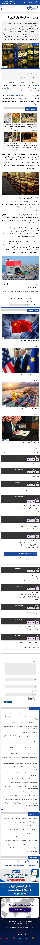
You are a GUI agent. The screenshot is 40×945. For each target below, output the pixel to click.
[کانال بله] (19, 889)
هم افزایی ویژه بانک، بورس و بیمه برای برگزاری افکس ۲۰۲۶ (23, 848)
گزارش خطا (33, 453)
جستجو (30, 921)
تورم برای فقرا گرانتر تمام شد (30, 851)
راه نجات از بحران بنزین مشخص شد (28, 833)
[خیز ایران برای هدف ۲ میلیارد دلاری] (20, 394)
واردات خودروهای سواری (27, 77)
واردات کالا (21, 299)
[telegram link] (20, 937)
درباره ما (24, 921)
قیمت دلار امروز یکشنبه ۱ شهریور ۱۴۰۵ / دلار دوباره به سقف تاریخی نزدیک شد (20, 758)
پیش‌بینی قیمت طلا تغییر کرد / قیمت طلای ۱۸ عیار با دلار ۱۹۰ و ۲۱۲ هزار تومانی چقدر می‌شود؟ (29, 145)
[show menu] (1, 6)
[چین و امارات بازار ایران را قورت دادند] (20, 326)
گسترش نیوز (12, 927)
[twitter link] (26, 937)
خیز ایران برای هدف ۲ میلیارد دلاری (30, 408)
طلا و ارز (35, 285)
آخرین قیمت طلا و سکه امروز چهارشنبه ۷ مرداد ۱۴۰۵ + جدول (22, 844)
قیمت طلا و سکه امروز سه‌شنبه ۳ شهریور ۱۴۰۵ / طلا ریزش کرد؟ (29, 126)
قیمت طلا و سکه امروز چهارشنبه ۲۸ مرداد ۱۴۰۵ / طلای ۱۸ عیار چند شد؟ (20, 796)
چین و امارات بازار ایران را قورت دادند (30, 340)
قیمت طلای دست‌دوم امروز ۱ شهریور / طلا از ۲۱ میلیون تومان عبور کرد (20, 763)
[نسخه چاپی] (4, 284)
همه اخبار (11, 921)
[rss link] (33, 937)
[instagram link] (13, 937)
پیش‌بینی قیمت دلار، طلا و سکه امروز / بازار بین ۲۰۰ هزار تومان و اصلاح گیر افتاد (20, 749)
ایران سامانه (16, 934)
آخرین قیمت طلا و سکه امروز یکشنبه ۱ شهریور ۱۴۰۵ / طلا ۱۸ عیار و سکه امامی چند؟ (20, 768)
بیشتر (2, 809)
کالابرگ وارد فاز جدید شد (31, 826)
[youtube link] (7, 937)
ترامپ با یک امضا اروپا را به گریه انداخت (29, 442)
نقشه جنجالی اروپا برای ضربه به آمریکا (29, 374)
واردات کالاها (14, 96)
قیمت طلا (26, 285)
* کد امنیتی (34, 691)
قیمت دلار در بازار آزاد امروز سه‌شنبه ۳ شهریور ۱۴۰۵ (24, 723)
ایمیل (34, 683)
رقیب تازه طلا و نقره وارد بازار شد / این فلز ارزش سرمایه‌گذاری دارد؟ (21, 799)
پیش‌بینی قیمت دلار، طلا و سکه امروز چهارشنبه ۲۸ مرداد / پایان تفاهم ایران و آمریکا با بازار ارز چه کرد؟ (21, 804)
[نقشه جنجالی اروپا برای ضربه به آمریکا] (20, 360)
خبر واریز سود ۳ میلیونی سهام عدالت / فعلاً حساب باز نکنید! (22, 829)
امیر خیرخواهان (20, 291)
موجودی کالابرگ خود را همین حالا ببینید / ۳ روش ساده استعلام (22, 822)
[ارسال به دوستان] (7, 284)
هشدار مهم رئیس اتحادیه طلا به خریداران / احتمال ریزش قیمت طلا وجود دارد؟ (20, 743)
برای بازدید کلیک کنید (20, 910)
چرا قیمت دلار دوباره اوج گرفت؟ (29, 732)
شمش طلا (13, 299)
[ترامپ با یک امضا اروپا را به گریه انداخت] (20, 428)
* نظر (34, 661)
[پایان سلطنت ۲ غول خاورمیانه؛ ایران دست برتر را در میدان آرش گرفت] (32, 302)
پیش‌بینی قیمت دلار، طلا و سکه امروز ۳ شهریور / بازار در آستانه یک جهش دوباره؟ (12, 126)
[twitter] (28, 302)
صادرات (37, 85)
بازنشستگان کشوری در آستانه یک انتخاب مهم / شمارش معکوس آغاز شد (20, 840)
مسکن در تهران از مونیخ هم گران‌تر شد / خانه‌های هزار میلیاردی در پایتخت (19, 837)
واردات (28, 299)
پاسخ (37, 459)
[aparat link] (20, 942)
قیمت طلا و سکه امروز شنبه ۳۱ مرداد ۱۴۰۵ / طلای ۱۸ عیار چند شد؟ (21, 779)
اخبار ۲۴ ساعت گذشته (20, 923)
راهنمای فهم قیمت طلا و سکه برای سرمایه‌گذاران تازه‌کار (24, 782)
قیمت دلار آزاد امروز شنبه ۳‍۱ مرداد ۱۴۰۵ (27, 792)
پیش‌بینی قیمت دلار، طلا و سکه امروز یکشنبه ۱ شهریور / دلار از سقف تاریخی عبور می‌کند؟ (21, 774)
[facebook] (35, 302)
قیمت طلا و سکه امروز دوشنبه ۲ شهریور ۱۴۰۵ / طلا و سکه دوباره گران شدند (12, 145)
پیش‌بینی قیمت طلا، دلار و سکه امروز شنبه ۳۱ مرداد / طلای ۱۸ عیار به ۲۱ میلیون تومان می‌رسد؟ (20, 787)
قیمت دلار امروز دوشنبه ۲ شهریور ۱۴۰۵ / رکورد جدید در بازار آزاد (22, 754)
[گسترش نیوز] (33, 8)
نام (35, 676)
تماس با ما (18, 921)
